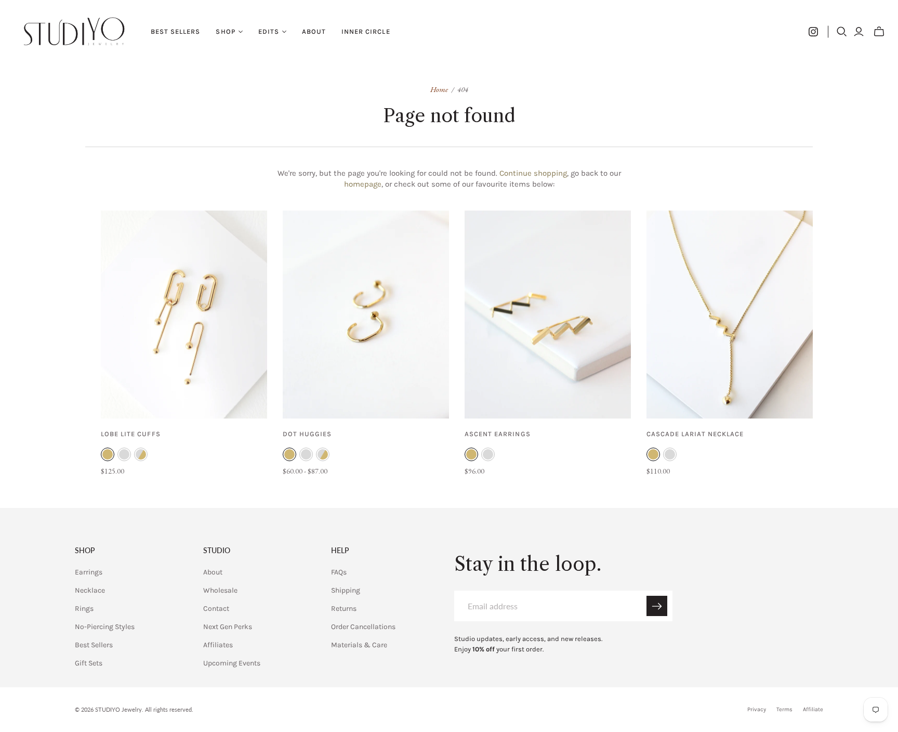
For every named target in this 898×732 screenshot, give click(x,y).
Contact (216, 608)
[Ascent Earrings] (548, 315)
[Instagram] (813, 31)
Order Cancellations (363, 626)
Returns (343, 608)
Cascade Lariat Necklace (695, 434)
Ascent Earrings (498, 434)
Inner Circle (365, 31)
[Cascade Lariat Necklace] (729, 315)
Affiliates (218, 644)
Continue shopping (533, 173)
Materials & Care (359, 644)
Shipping (345, 590)
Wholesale (220, 590)
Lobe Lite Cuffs (131, 434)
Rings (84, 608)
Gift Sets (88, 663)
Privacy (756, 709)
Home (439, 89)
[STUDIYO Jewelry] (74, 31)
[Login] (858, 31)
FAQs (339, 572)
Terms (784, 709)
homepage (362, 184)
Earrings (88, 572)
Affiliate (813, 709)
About (314, 31)
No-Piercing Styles (105, 626)
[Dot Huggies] (366, 315)
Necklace (90, 590)
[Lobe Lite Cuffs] (184, 315)
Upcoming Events (231, 663)
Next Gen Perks (227, 626)
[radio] (107, 454)
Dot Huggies (307, 434)
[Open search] (842, 32)
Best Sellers (175, 31)
